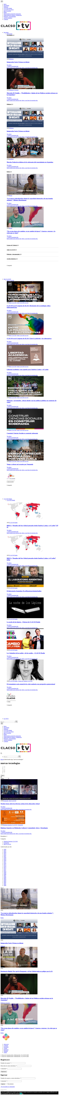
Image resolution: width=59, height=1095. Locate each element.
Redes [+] (9, 171)
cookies (8, 1092)
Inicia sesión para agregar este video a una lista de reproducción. (22, 67)
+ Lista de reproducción (12, 66)
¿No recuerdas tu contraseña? (8, 1086)
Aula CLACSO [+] (12, 249)
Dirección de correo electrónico (9, 1066)
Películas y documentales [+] (14, 254)
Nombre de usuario (6, 1063)
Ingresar (3, 1084)
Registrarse (3, 1071)
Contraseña (4, 1068)
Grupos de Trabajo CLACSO (25, 681)
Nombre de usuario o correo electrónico (11, 1078)
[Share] (2, 1089)
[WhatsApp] (32, 272)
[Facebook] (32, 267)
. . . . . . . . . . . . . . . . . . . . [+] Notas (11, 701)
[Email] (32, 277)
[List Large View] (4, 770)
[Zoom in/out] (5, 1089)
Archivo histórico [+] (12, 258)
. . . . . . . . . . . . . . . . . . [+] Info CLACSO (11, 481)
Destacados (9, 33)
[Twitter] (32, 270)
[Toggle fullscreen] (4, 1089)
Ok (21, 1093)
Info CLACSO (10, 280)
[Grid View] (4, 767)
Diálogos (11, 59)
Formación (5, 800)
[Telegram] (32, 275)
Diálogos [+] (10, 104)
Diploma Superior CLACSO (10, 825)
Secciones (6, 32)
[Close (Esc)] (1, 1089)
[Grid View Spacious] (4, 768)
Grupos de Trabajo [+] (13, 245)
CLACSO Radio (11, 500)
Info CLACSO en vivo (22, 302)
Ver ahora (9, 65)
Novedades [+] (10, 35)
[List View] (4, 771)
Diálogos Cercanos (13, 90)
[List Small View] (4, 772)
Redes (10, 195)
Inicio (2, 759)
